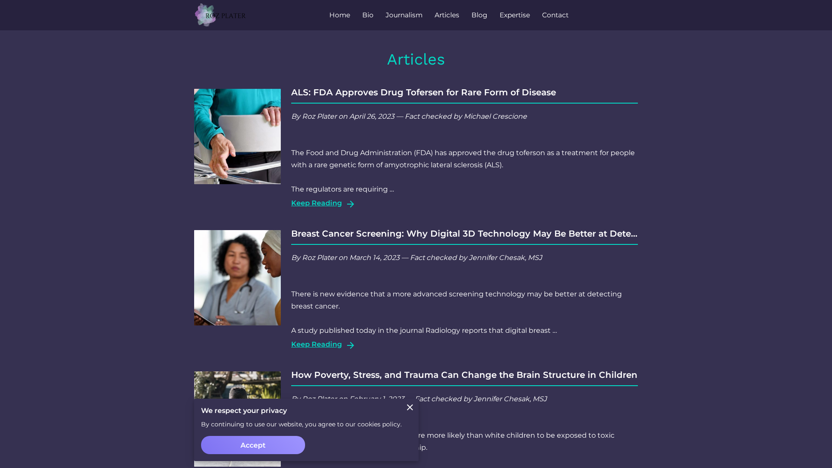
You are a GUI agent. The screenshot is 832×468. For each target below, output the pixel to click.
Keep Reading (316, 203)
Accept (253, 445)
